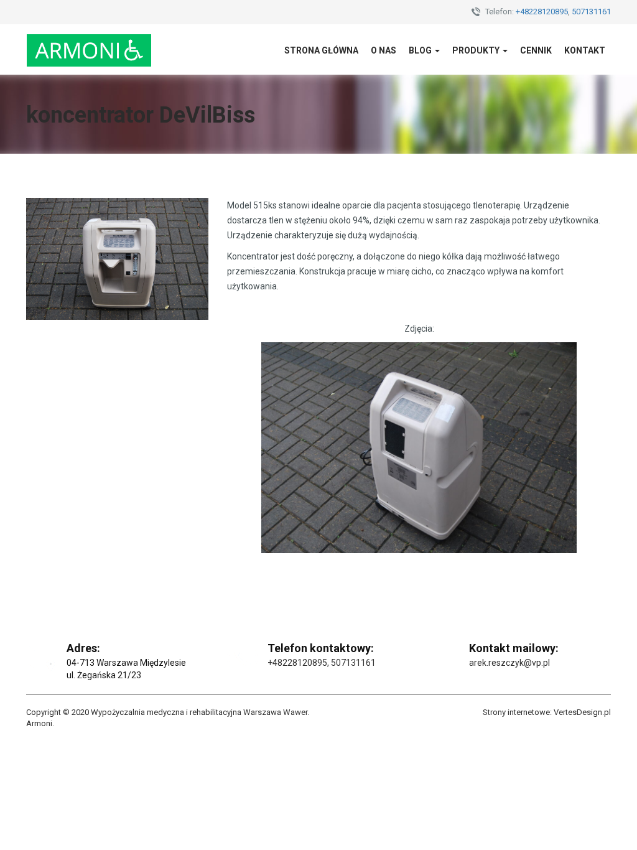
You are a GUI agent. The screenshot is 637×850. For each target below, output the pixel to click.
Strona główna (321, 50)
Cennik (536, 50)
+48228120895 (542, 11)
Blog (421, 50)
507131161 (591, 11)
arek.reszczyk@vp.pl (509, 663)
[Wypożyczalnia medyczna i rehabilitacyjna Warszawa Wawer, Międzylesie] (89, 50)
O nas (383, 50)
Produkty (476, 50)
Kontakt (584, 50)
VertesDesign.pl (582, 712)
